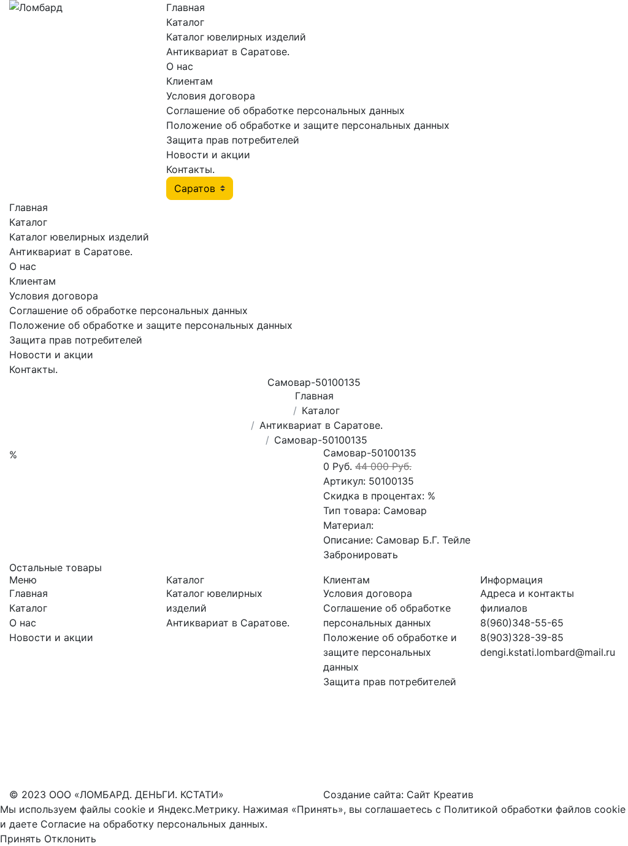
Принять (20, 839)
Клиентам (189, 81)
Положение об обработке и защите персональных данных (308, 125)
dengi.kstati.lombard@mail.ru (547, 652)
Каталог (185, 22)
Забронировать (360, 554)
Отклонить (70, 839)
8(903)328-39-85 (522, 637)
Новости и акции (208, 154)
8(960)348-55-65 (522, 623)
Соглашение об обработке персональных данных (285, 110)
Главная (185, 7)
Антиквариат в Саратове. (227, 51)
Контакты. (190, 169)
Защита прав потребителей (232, 140)
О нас (179, 66)
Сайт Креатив (440, 794)
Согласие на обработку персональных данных (152, 824)
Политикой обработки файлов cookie (535, 809)
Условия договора (210, 96)
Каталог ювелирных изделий (236, 37)
